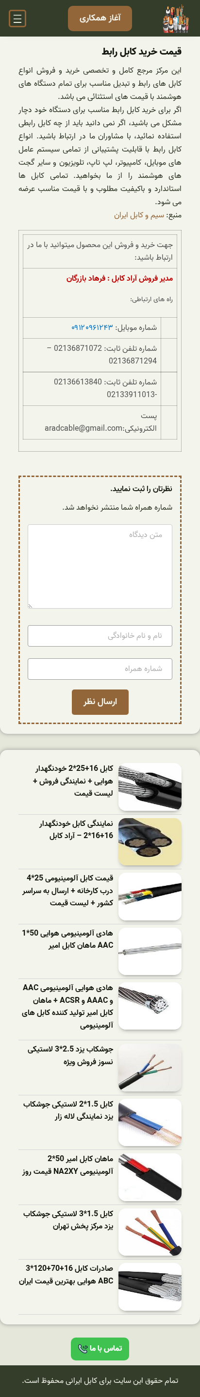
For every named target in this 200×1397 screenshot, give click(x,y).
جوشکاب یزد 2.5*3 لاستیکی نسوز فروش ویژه (70, 1056)
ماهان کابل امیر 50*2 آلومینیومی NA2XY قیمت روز (67, 1165)
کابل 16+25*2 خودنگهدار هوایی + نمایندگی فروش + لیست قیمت (73, 781)
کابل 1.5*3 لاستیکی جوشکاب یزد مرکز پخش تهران (68, 1220)
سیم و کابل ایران (139, 215)
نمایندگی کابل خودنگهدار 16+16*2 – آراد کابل (76, 830)
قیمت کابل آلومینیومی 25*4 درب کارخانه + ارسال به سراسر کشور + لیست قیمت (67, 891)
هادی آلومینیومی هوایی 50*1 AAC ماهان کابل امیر (67, 940)
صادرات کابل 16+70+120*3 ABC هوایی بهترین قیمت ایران (66, 1275)
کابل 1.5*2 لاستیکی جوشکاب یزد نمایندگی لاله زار (68, 1111)
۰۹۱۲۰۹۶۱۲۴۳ (92, 328)
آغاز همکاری (100, 18)
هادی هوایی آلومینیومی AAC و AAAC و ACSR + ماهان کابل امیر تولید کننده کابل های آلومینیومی (67, 1007)
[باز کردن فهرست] (17, 18)
